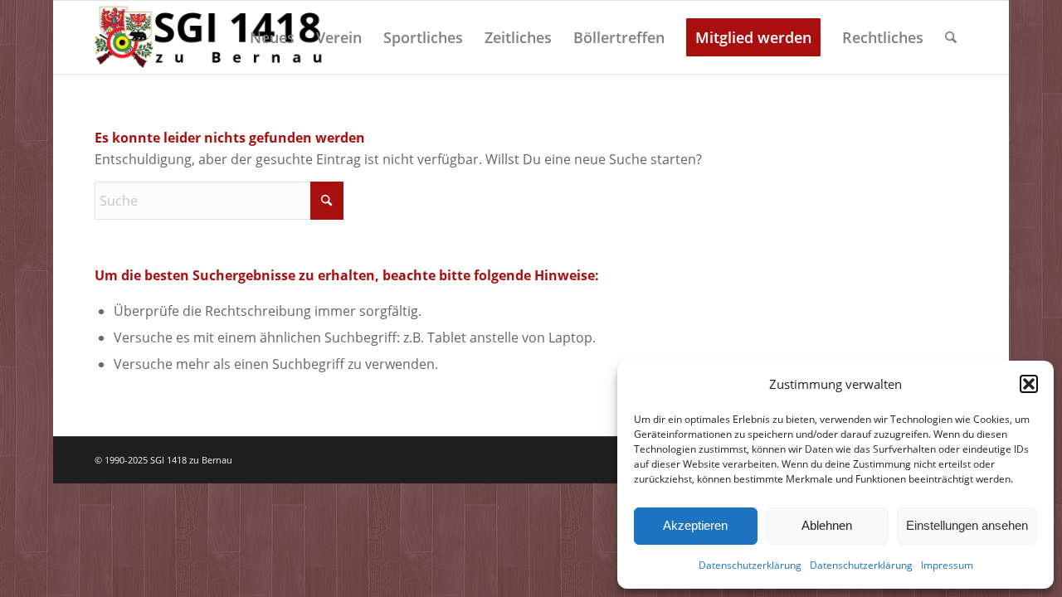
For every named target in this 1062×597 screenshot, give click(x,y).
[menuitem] (272, 37)
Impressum (947, 565)
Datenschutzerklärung (750, 565)
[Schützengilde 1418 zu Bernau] (211, 37)
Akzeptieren (695, 525)
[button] (1029, 384)
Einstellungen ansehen (967, 525)
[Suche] (950, 37)
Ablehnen (826, 525)
